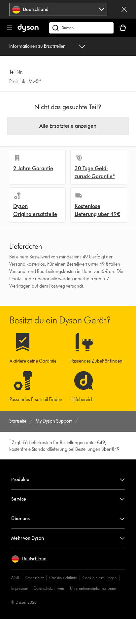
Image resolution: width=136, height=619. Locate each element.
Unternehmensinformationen (93, 588)
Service (18, 499)
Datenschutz (34, 577)
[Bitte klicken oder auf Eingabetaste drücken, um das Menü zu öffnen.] (9, 28)
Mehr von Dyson (27, 538)
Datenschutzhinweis (49, 588)
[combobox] (58, 9)
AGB (15, 577)
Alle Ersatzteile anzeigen (67, 126)
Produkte (20, 479)
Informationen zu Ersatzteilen (37, 46)
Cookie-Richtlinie (63, 577)
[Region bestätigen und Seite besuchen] (124, 9)
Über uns (20, 518)
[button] (29, 559)
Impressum (19, 588)
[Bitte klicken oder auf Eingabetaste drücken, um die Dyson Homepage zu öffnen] (28, 30)
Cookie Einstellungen (100, 577)
